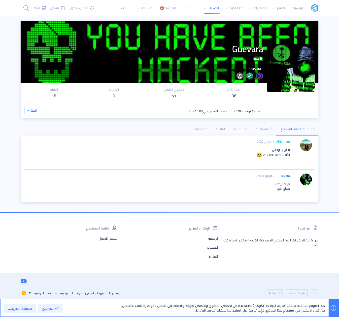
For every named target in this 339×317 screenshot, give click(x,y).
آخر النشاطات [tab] (263, 129)
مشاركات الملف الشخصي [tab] (297, 129)
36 (234, 95)
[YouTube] (24, 281)
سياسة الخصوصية (71, 293)
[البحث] (26, 8)
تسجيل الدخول (108, 238)
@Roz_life (282, 184)
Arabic (273, 293)
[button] (273, 8)
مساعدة (52, 293)
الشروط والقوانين (95, 293)
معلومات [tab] (200, 129)
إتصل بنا (213, 256)
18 (54, 95)
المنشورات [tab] (240, 129)
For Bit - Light (297, 293)
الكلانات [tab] (220, 129)
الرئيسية (213, 238)
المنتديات (212, 247)
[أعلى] (30, 293)
